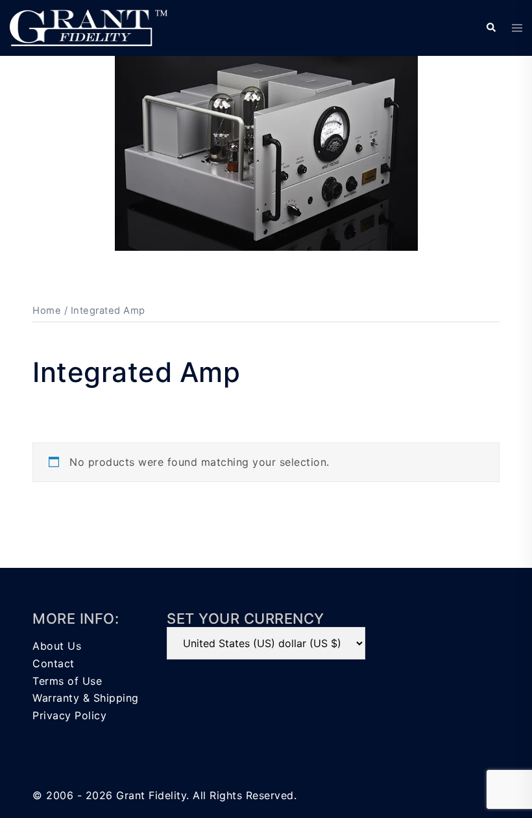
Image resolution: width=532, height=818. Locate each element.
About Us (56, 645)
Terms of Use (67, 680)
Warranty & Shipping (85, 697)
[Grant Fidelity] (88, 26)
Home (46, 310)
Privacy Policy (69, 715)
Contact (53, 663)
